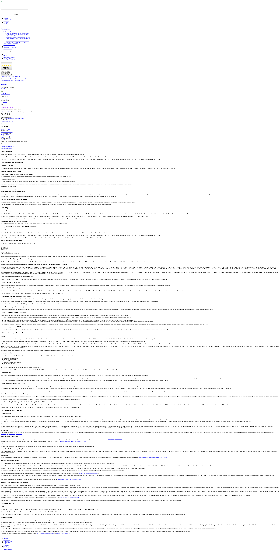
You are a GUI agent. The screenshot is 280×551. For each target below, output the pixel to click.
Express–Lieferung (5, 134)
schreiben (5, 102)
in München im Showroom (7, 121)
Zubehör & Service (8, 49)
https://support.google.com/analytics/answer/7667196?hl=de (153, 457)
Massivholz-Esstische (8, 39)
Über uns (6, 538)
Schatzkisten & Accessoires (10, 47)
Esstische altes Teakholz (9, 31)
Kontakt (5, 23)
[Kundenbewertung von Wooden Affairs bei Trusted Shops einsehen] (6, 75)
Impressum (6, 545)
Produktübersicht (7, 19)
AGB (5, 544)
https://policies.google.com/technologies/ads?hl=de (69, 479)
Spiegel (5, 46)
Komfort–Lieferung (5, 137)
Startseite (6, 18)
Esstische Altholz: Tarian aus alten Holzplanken (17, 34)
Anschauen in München (9, 57)
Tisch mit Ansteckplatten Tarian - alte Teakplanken (18, 38)
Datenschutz (6, 547)
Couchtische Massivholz (9, 45)
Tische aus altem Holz (6, 112)
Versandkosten (7, 540)
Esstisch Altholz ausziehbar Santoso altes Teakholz (18, 37)
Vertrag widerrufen (8, 549)
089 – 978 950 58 (7, 99)
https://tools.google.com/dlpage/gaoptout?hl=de (11, 434)
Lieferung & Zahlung (8, 541)
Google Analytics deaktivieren (115, 439)
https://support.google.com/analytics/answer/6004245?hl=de (72, 441)
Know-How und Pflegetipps (10, 59)
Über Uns (6, 55)
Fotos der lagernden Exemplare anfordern (14, 118)
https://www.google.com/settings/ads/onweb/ (88, 473)
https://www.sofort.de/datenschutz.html (45, 533)
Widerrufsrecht (7, 542)
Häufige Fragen (7, 58)
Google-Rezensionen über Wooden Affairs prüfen (12, 80)
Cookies (5, 546)
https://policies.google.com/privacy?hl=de (69, 497)
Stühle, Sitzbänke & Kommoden (11, 43)
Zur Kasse (6, 22)
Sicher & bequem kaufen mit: (7, 146)
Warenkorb (6, 21)
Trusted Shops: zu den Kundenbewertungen (11, 76)
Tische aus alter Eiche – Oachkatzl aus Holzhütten (17, 41)
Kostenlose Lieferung (5, 129)
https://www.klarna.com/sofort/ (63, 533)
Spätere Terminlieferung (6, 139)
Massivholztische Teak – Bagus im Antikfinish (17, 42)
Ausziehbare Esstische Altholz (10, 35)
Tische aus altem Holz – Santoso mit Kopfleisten (17, 33)
